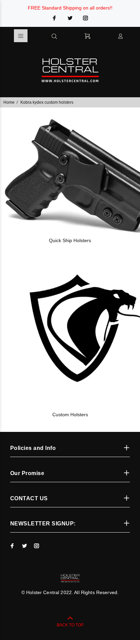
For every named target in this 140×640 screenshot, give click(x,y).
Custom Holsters (70, 414)
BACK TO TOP (70, 625)
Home (9, 102)
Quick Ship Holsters (70, 240)
